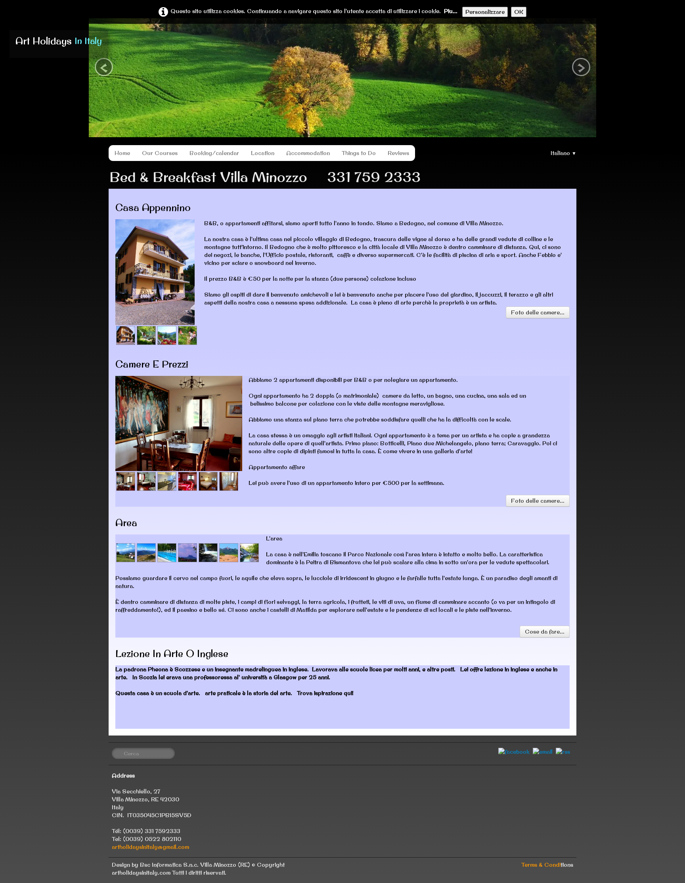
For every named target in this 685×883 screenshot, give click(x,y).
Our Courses (160, 153)
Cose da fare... (544, 631)
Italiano (563, 153)
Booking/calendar (214, 153)
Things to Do (359, 153)
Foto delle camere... (537, 312)
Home (122, 153)
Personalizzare (485, 11)
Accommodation (308, 153)
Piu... (450, 11)
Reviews (398, 153)
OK (518, 11)
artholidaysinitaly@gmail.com (150, 846)
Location (262, 153)
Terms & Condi (541, 864)
